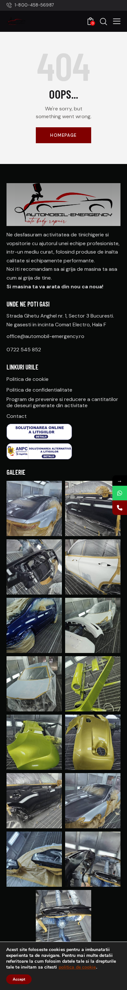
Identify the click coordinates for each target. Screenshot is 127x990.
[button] (116, 21)
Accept (19, 979)
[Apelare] (119, 507)
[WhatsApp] (119, 493)
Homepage (63, 135)
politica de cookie (77, 967)
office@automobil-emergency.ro (45, 336)
